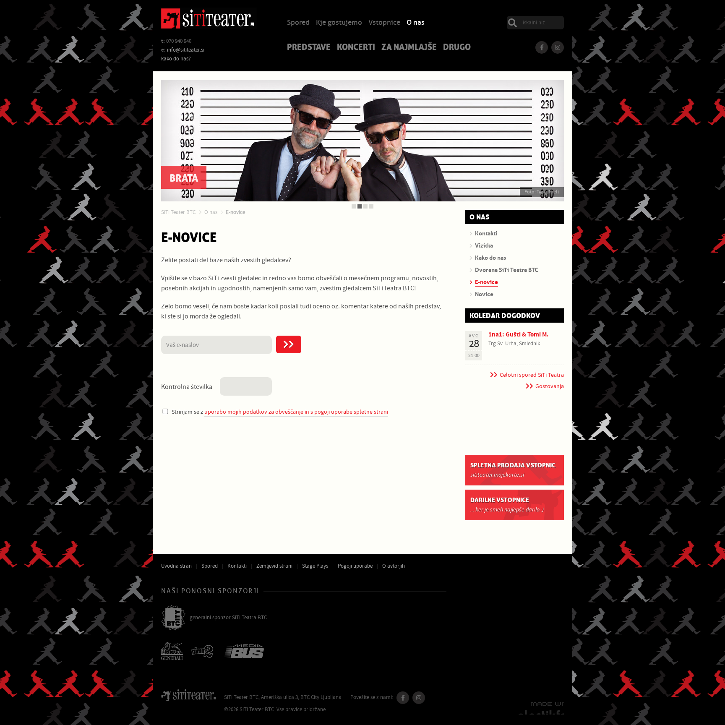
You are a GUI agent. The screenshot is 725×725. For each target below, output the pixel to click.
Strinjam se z (280, 411)
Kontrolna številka (186, 387)
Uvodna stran (176, 566)
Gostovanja (549, 386)
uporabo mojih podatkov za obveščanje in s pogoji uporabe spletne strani (296, 412)
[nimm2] (203, 652)
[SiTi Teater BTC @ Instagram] (557, 47)
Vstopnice (384, 23)
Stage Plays (315, 566)
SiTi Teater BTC (178, 212)
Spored (298, 23)
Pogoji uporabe (355, 566)
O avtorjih (393, 566)
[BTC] (173, 618)
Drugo (457, 47)
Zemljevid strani (274, 566)
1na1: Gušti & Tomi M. (518, 334)
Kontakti (237, 566)
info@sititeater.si (185, 50)
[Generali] (172, 652)
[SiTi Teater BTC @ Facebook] (541, 47)
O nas (416, 23)
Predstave (309, 47)
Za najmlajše (409, 47)
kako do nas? (176, 58)
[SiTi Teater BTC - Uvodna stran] (208, 20)
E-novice (235, 212)
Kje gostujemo (339, 23)
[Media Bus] (244, 652)
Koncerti (356, 47)
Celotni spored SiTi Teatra (532, 375)
